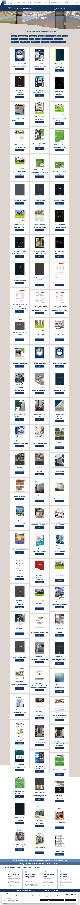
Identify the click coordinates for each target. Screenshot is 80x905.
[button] (19, 69)
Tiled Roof (31, 38)
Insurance (65, 36)
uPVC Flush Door (15, 41)
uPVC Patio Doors (45, 41)
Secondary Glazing (23, 38)
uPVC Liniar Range (35, 41)
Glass (59, 36)
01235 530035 (60, 8)
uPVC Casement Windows (47, 38)
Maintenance (14, 38)
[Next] (73, 864)
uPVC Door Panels (58, 38)
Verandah (38, 38)
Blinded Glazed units (23, 36)
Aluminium (14, 36)
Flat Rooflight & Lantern (51, 36)
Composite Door (32, 36)
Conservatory (41, 36)
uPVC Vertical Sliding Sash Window (58, 41)
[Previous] (6, 864)
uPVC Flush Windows (25, 41)
